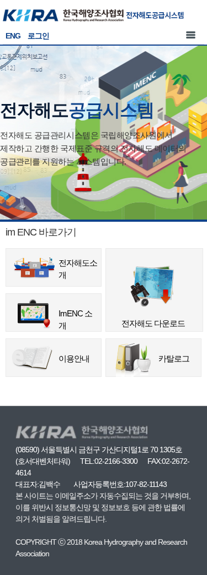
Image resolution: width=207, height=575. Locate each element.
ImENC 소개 (75, 320)
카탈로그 (173, 358)
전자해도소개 (78, 269)
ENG (13, 35)
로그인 (38, 35)
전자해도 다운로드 (154, 268)
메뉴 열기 (190, 34)
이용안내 (74, 358)
